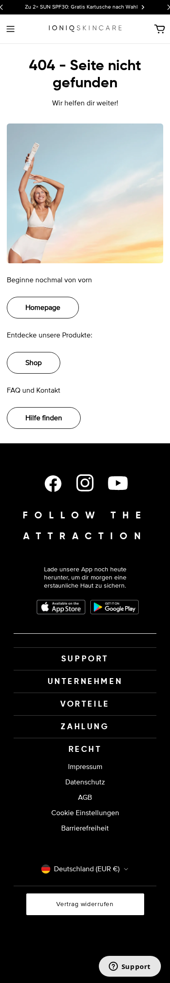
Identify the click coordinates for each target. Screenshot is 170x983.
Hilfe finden (43, 418)
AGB (85, 797)
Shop (33, 362)
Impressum (85, 766)
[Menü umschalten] (10, 29)
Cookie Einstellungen (85, 812)
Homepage (42, 307)
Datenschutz (85, 782)
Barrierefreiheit (85, 828)
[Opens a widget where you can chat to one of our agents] (129, 967)
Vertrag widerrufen (84, 904)
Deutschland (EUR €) (87, 869)
